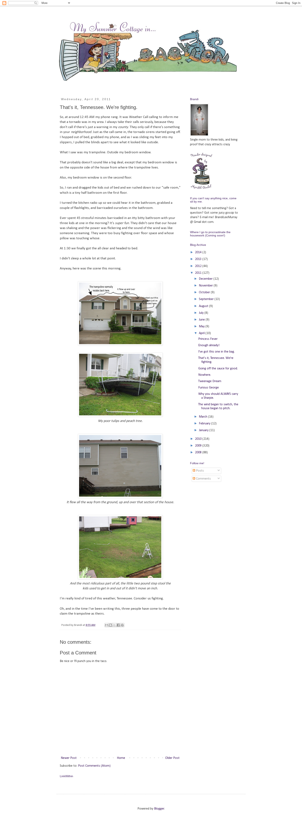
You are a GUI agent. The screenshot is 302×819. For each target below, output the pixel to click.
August (204, 306)
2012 (198, 266)
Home (121, 758)
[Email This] (107, 625)
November (206, 285)
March (203, 416)
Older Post (172, 758)
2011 (198, 273)
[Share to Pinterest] (122, 625)
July (201, 313)
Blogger (159, 808)
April (202, 333)
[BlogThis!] (110, 625)
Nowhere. (204, 375)
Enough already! (209, 345)
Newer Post (69, 758)
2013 (198, 259)
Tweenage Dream (209, 381)
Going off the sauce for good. (218, 368)
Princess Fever (208, 339)
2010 (198, 439)
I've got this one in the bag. (216, 351)
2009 (198, 445)
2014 (198, 252)
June (202, 319)
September (206, 299)
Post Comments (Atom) (94, 765)
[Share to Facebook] (118, 625)
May (202, 326)
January (204, 430)
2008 (198, 452)
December (206, 279)
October (205, 292)
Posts (199, 470)
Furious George (208, 387)
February (205, 423)
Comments (203, 478)
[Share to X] (114, 625)
